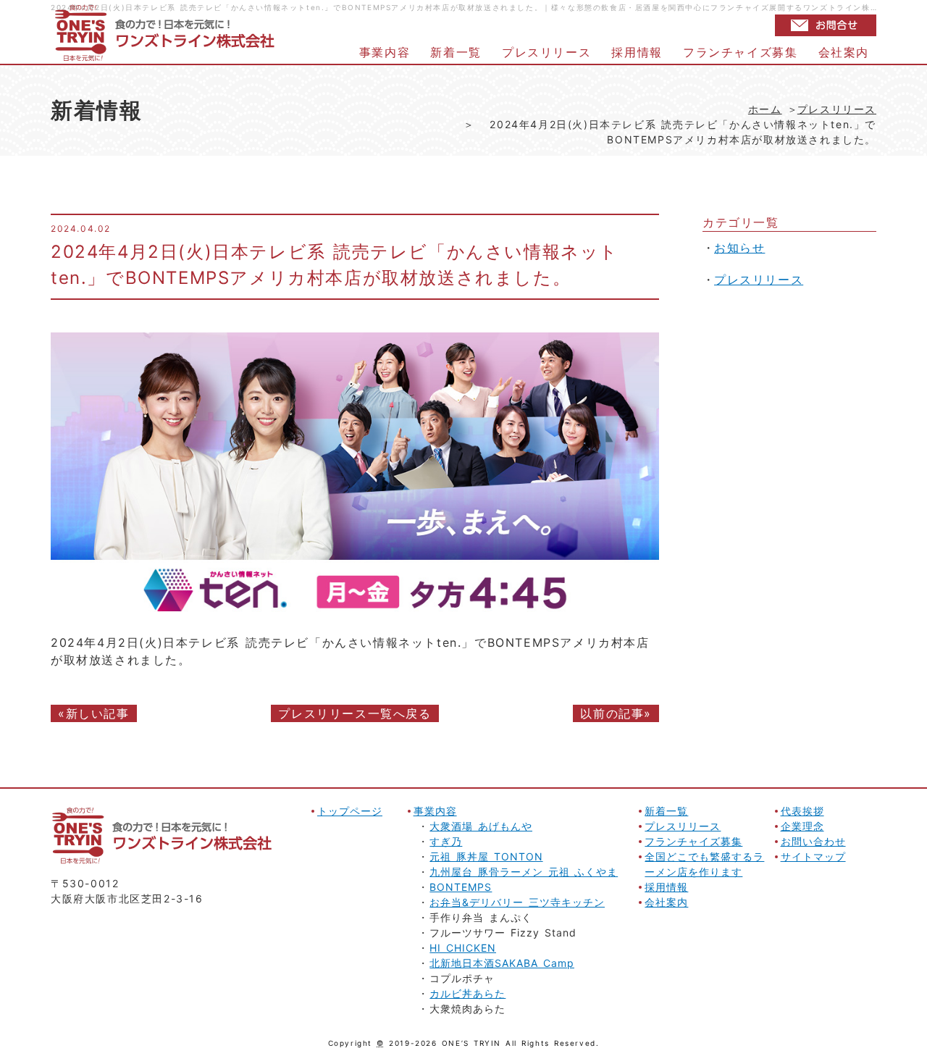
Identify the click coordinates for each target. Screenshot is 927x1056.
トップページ (349, 811)
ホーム (765, 109)
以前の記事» (616, 713)
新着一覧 (455, 52)
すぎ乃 (445, 841)
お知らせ (739, 247)
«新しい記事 (94, 713)
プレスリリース (546, 52)
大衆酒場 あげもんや (480, 826)
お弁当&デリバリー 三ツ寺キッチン (517, 902)
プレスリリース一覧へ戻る (354, 713)
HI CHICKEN (462, 948)
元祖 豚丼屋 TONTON (485, 856)
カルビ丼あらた (467, 993)
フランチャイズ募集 (740, 52)
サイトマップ (813, 856)
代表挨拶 (802, 811)
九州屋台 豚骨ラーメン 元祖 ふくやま (523, 872)
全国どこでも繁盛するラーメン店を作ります (704, 864)
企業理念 (802, 826)
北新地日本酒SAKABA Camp (501, 963)
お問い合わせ (813, 841)
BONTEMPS (460, 887)
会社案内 (843, 52)
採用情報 (636, 52)
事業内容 (384, 52)
